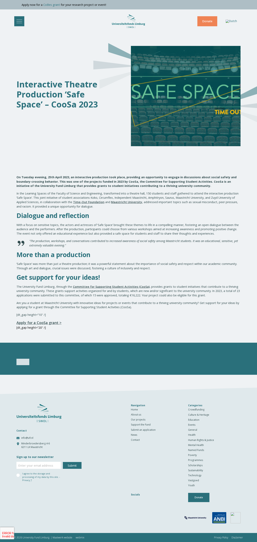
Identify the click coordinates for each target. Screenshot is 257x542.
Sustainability (195, 470)
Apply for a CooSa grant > (38, 322)
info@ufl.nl (27, 438)
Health (192, 435)
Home (134, 409)
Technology (194, 475)
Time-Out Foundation (88, 202)
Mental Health (196, 445)
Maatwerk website (62, 537)
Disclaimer (237, 537)
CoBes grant (40, 5)
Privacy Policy (221, 537)
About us (136, 414)
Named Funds (196, 450)
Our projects (138, 419)
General (192, 430)
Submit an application (143, 430)
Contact (135, 440)
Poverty (192, 455)
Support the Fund (141, 424)
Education (193, 419)
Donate (207, 21)
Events (191, 425)
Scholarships (195, 465)
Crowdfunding (196, 409)
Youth (191, 485)
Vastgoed (193, 480)
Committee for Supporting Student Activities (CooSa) (111, 287)
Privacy (26, 480)
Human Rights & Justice (201, 440)
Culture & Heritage (198, 414)
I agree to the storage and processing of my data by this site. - (41, 477)
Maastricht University (126, 202)
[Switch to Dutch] (231, 21)
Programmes (195, 460)
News (134, 435)
